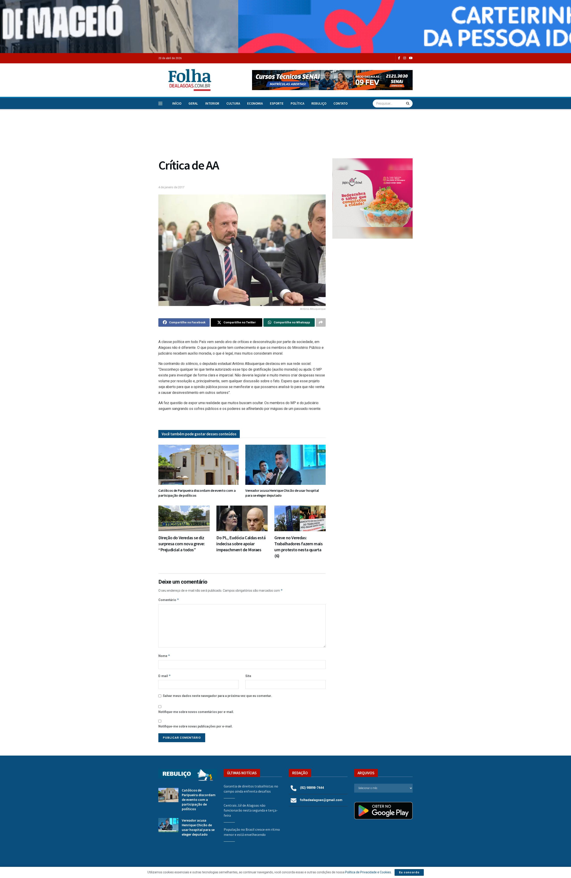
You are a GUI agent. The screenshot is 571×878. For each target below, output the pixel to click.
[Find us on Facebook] (399, 58)
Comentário (168, 600)
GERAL (193, 103)
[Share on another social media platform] (321, 322)
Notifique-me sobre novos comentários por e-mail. (196, 712)
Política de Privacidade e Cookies (368, 872)
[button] (332, 80)
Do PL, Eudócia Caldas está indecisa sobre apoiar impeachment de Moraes (241, 543)
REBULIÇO (318, 103)
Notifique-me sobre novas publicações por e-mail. (195, 726)
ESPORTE (276, 103)
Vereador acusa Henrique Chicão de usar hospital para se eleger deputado (198, 827)
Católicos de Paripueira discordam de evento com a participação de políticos (198, 799)
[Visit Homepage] (185, 80)
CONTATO (340, 103)
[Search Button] (408, 103)
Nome (164, 656)
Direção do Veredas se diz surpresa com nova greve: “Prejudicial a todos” (181, 543)
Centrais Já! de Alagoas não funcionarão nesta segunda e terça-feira (251, 810)
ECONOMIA (255, 103)
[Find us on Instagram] (404, 58)
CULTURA (233, 103)
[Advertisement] (372, 279)
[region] (285, 26)
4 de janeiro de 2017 (171, 187)
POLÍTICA (297, 103)
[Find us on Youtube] (411, 58)
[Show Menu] (160, 103)
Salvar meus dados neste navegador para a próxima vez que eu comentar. (217, 696)
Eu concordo (409, 872)
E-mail (164, 676)
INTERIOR (212, 103)
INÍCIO (176, 103)
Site (248, 676)
